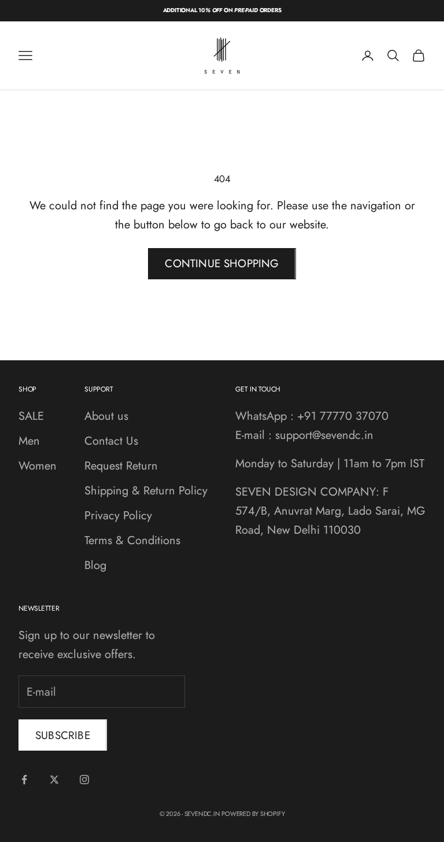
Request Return (121, 465)
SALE (31, 416)
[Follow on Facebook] (24, 779)
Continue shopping (222, 263)
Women (37, 465)
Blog (95, 565)
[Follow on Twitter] (54, 779)
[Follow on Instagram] (84, 779)
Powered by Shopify (252, 813)
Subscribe (62, 735)
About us (106, 416)
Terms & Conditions (132, 540)
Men (29, 441)
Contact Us (111, 441)
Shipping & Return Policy (146, 490)
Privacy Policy (118, 515)
